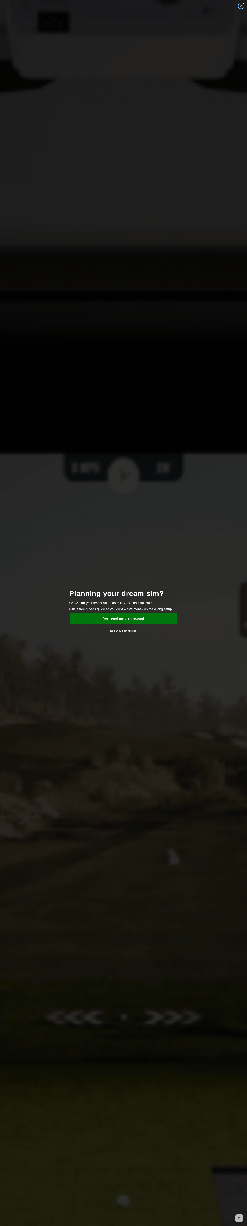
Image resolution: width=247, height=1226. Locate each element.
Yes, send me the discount (123, 618)
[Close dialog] (241, 6)
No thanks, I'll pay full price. (123, 631)
